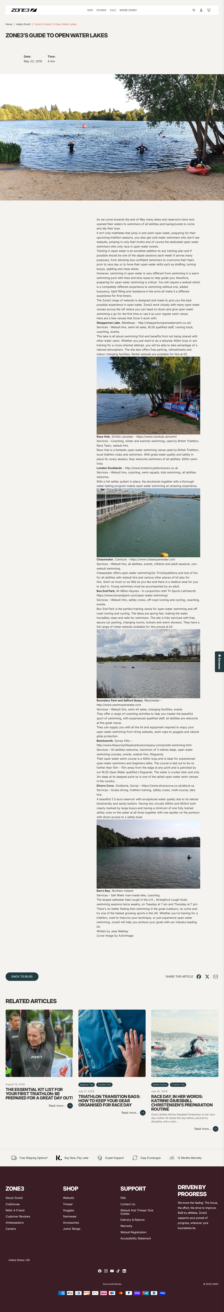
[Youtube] (112, 1271)
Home (9, 24)
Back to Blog (22, 976)
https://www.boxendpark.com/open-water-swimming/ (132, 595)
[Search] (194, 10)
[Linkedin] (124, 1271)
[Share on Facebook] (199, 976)
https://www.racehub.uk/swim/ (156, 436)
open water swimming (129, 282)
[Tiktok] (118, 1271)
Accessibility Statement (135, 1238)
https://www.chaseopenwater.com (152, 559)
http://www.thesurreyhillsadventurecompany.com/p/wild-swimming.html (144, 745)
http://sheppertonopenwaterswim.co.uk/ (164, 322)
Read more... (57, 1105)
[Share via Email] (215, 976)
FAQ (123, 1198)
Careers (11, 1228)
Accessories (71, 1222)
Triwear (68, 1204)
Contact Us (127, 1204)
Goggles (68, 1210)
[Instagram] (106, 1271)
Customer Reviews (18, 1216)
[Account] (201, 10)
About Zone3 (14, 1198)
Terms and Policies (112, 1284)
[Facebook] (100, 1271)
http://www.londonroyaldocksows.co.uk (151, 468)
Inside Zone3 (23, 24)
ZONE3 (214, 1284)
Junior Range (71, 1228)
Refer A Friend (15, 1210)
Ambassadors (15, 1222)
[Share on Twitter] (207, 976)
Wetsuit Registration (133, 1232)
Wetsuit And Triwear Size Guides (136, 1212)
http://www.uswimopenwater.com (119, 705)
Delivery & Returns (132, 1219)
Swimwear (70, 1216)
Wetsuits (68, 1198)
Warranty (126, 1226)
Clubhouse (13, 1204)
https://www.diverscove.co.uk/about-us (168, 785)
